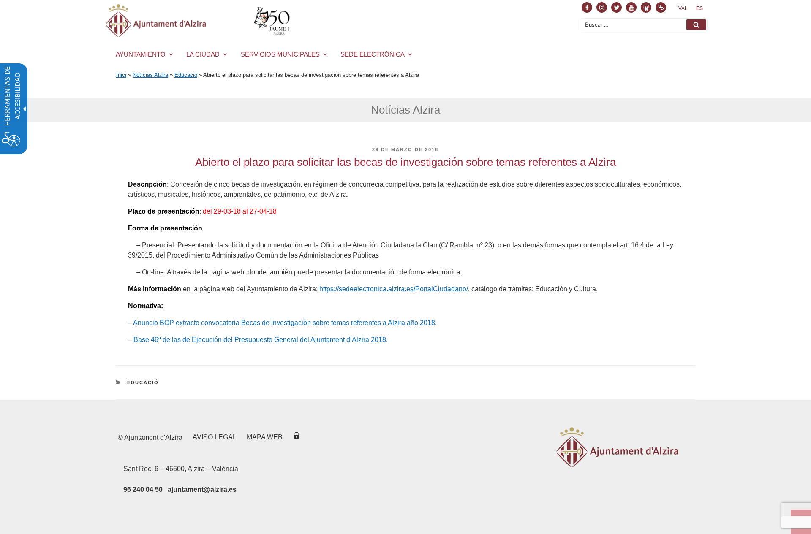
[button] (696, 24)
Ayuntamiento (141, 54)
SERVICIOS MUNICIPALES (280, 54)
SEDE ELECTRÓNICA (372, 54)
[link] (683, 8)
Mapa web (265, 437)
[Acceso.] (296, 437)
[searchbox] (644, 24)
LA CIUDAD (203, 54)
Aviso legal (215, 437)
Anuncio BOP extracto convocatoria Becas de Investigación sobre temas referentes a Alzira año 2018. (285, 322)
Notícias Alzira (150, 75)
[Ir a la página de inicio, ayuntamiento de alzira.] (199, 20)
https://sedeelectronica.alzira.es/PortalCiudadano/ (393, 289)
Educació (185, 75)
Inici (121, 75)
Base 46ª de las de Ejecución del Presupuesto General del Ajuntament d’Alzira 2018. (260, 339)
